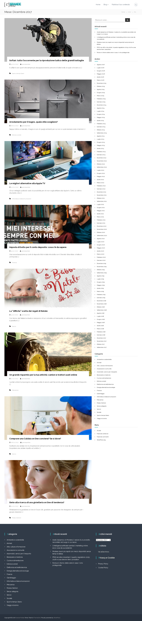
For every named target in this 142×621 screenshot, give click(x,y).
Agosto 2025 (100, 89)
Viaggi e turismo (102, 418)
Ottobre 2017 (101, 344)
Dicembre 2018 (101, 301)
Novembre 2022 (102, 161)
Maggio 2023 (101, 145)
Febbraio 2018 (101, 332)
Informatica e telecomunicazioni (21, 199)
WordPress (57, 617)
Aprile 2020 (100, 251)
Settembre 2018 (102, 310)
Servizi (14, 326)
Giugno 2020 (101, 245)
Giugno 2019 (101, 282)
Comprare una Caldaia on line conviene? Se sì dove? (35, 438)
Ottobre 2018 (101, 307)
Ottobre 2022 (101, 164)
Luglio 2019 (100, 279)
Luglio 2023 (100, 139)
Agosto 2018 (100, 313)
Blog (105, 4)
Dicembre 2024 (101, 105)
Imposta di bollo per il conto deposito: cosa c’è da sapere (37, 247)
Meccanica (15, 390)
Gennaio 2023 (101, 154)
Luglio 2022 (100, 170)
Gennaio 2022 (101, 189)
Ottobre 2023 (101, 130)
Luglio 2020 (100, 241)
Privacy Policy (103, 564)
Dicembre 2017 (101, 338)
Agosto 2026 (101, 64)
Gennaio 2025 (101, 102)
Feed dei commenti (103, 437)
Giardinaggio (100, 393)
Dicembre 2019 (101, 263)
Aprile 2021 (100, 214)
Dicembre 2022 (101, 158)
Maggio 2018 (101, 322)
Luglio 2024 (100, 111)
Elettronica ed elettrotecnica (105, 384)
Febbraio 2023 (101, 151)
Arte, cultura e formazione (105, 365)
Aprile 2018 (100, 325)
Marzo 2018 (100, 328)
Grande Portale (20, 617)
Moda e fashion (16, 518)
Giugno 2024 (101, 114)
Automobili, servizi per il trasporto (107, 372)
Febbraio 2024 (101, 123)
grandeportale (26, 64)
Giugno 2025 (101, 92)
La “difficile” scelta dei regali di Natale (28, 311)
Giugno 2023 (101, 142)
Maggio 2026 (101, 74)
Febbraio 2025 (101, 99)
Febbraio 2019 (101, 294)
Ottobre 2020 (101, 232)
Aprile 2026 (100, 77)
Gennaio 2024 (101, 127)
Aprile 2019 (100, 288)
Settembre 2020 (102, 235)
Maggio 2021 (101, 210)
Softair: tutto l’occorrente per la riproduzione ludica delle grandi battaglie (46, 60)
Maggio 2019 (101, 285)
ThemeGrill (37, 617)
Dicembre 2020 (101, 226)
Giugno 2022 (101, 173)
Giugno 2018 (101, 319)
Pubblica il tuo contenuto (121, 4)
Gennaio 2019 (101, 297)
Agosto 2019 (100, 276)
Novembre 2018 (101, 304)
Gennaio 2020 (101, 260)
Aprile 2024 (100, 120)
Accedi (99, 430)
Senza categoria (101, 406)
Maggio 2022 (101, 176)
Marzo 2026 (100, 80)
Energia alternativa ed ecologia (106, 387)
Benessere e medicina (103, 375)
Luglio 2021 (100, 204)
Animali (99, 362)
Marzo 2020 (100, 254)
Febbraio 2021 (101, 220)
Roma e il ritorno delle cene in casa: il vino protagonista (113, 52)
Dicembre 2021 (101, 192)
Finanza (14, 262)
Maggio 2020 (101, 248)
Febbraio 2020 (101, 257)
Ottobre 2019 (101, 269)
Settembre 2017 (101, 347)
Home (98, 4)
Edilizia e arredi (16, 135)
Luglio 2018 (100, 316)
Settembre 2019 (101, 273)
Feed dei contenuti (102, 433)
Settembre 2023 (102, 133)
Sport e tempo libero (18, 73)
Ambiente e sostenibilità (104, 359)
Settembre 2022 (102, 167)
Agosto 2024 (100, 108)
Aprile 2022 (100, 179)
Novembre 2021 (101, 195)
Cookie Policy (103, 568)
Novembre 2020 (102, 229)
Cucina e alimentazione (104, 378)
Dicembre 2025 (101, 83)
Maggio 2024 (101, 117)
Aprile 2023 (100, 148)
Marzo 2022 (100, 182)
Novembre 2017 (101, 341)
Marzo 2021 (100, 217)
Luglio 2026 (100, 67)
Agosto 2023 (100, 136)
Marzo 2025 (100, 95)
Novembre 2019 (101, 266)
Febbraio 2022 (101, 186)
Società (99, 412)
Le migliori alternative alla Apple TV (27, 183)
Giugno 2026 (101, 71)
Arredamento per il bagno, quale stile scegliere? (33, 122)
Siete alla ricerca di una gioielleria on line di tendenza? (36, 502)
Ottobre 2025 (101, 86)
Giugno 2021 (101, 207)
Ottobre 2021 (101, 198)
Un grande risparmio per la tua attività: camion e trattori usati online (43, 375)
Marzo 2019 (100, 291)
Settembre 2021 (102, 201)
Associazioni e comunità (104, 369)
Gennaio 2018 (101, 335)
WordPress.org (101, 440)
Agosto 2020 (101, 238)
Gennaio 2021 (101, 223)
